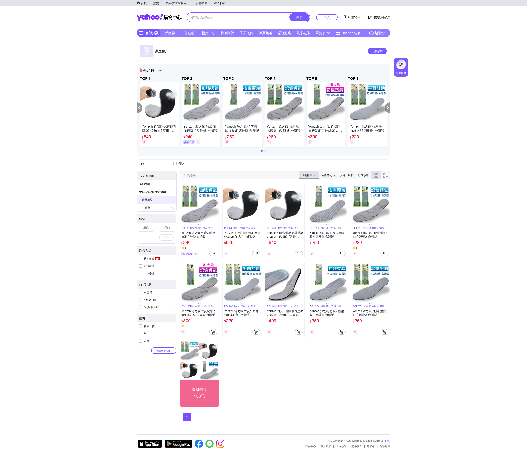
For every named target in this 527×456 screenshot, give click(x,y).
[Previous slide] (182, 204)
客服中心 (310, 446)
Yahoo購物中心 (159, 17)
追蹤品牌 (377, 51)
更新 (386, 441)
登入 (327, 17)
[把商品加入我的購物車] (213, 253)
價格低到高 (328, 175)
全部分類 (144, 184)
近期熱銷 (363, 175)
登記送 (189, 32)
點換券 (170, 32)
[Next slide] (216, 204)
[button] (139, 107)
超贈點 (380, 32)
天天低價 (246, 32)
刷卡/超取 (304, 32)
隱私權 (371, 446)
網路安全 (356, 446)
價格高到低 (346, 175)
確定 (166, 237)
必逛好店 (284, 32)
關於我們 (326, 446)
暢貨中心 (208, 32)
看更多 (321, 32)
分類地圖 (385, 446)
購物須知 (341, 446)
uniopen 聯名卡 (352, 32)
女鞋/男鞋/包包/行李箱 (152, 192)
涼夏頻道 (265, 32)
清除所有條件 (164, 350)
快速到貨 (227, 32)
